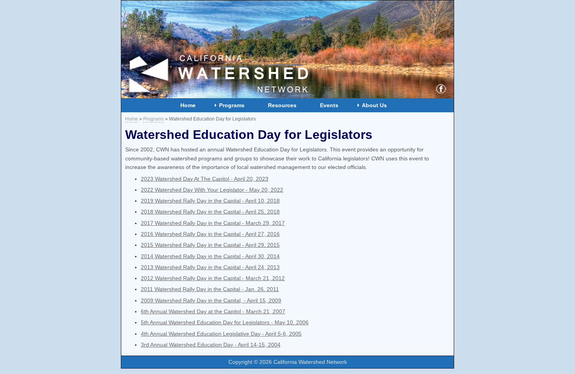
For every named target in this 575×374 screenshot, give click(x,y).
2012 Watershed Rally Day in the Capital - (213, 278)
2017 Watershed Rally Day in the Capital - (213, 223)
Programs (231, 105)
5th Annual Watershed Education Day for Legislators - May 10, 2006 (225, 322)
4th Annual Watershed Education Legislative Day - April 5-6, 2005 (221, 334)
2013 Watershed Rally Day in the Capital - (210, 267)
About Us (374, 105)
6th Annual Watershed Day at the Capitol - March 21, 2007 (213, 311)
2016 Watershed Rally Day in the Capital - (210, 234)
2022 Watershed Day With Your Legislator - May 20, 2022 (212, 190)
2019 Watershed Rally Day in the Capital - (210, 201)
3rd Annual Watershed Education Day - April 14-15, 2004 (210, 345)
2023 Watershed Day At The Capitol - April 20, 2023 (204, 179)
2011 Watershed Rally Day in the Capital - (210, 289)
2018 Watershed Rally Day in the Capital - (210, 212)
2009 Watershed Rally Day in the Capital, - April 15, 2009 (211, 300)
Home (188, 105)
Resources (282, 105)
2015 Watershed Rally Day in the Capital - (210, 245)
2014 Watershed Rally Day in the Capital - (210, 256)
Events (329, 105)
